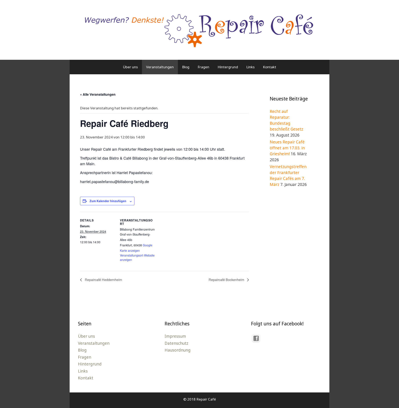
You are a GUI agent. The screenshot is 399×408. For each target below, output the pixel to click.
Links (250, 67)
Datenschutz (176, 343)
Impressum (175, 336)
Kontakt (269, 67)
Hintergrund (228, 67)
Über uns (130, 67)
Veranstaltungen (160, 67)
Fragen (203, 67)
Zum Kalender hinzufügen (108, 201)
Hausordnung (178, 350)
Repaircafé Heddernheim (103, 279)
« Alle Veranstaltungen (98, 94)
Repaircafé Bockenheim (227, 279)
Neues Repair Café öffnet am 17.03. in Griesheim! (287, 147)
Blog (185, 67)
